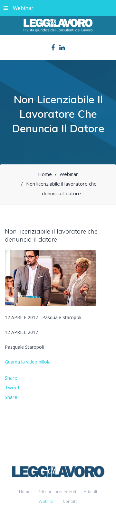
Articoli (90, 491)
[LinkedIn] (62, 47)
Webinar (23, 8)
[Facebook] (53, 47)
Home (25, 491)
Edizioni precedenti (57, 491)
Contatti (70, 501)
